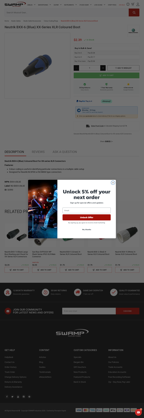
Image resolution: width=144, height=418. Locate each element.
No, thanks (86, 229)
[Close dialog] (113, 183)
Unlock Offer (86, 217)
